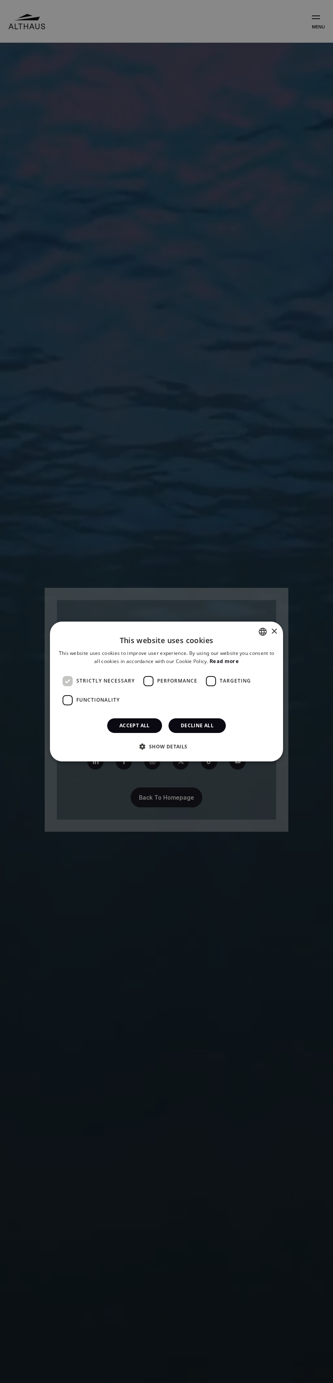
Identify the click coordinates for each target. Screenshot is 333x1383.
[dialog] (166, 691)
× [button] (274, 631)
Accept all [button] (134, 725)
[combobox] (263, 632)
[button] (166, 746)
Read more (224, 661)
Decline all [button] (197, 725)
